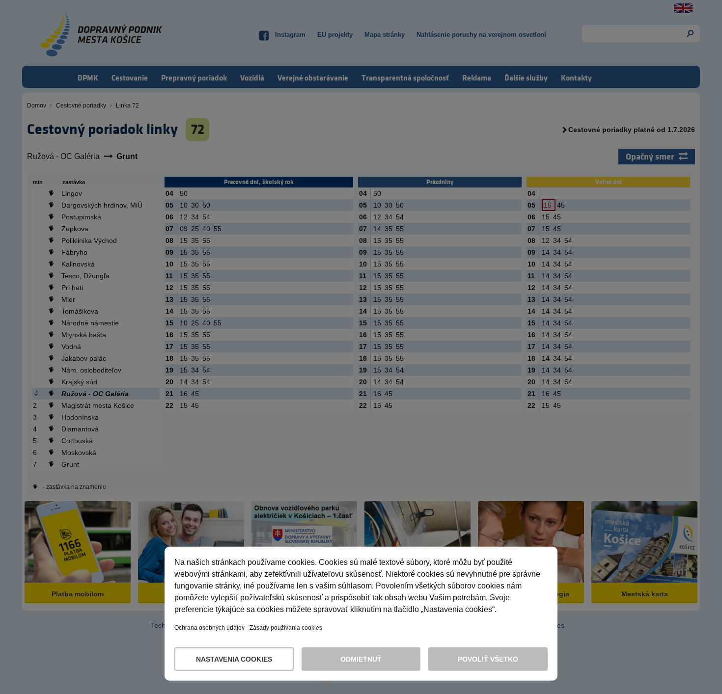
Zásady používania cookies (286, 627)
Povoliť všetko (488, 659)
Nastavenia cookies (234, 659)
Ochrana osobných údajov (209, 627)
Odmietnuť (361, 659)
